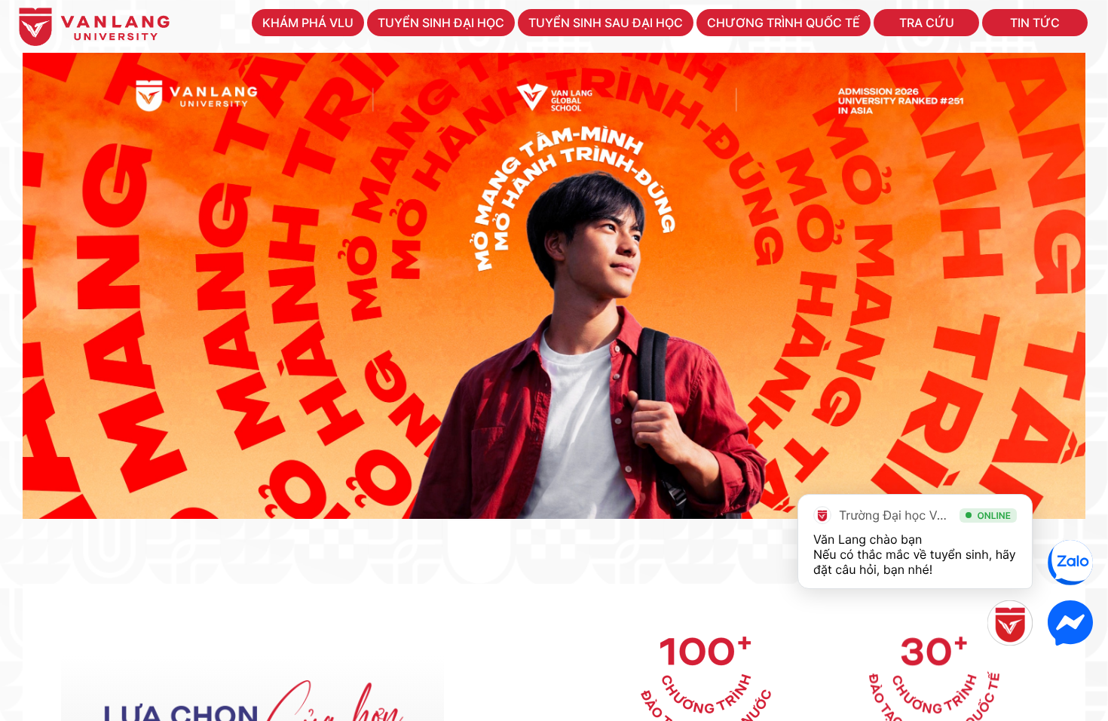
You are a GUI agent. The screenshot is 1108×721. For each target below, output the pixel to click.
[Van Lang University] (94, 29)
